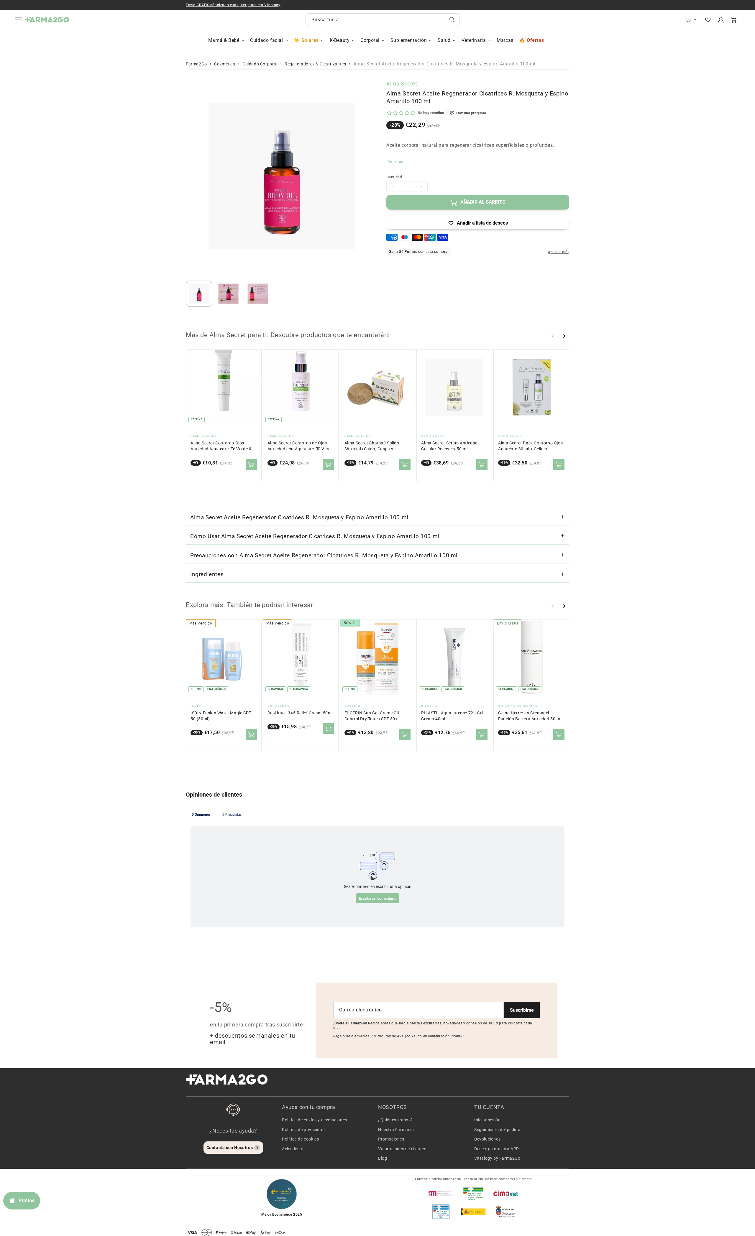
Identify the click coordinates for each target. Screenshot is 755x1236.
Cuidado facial (266, 40)
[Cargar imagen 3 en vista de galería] (257, 294)
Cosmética (224, 64)
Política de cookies (300, 1139)
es (688, 20)
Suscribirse (522, 1010)
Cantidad (394, 177)
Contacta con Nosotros (229, 1147)
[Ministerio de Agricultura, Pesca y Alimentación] (473, 1211)
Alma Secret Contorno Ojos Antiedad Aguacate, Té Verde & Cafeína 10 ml (221, 446)
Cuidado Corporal (260, 64)
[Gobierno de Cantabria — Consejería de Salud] (505, 1211)
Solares (310, 40)
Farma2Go (196, 64)
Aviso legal (292, 1148)
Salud (444, 40)
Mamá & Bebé (223, 40)
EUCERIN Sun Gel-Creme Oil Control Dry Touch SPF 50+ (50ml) (371, 716)
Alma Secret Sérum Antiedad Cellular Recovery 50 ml (449, 446)
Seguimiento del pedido (497, 1129)
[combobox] (382, 19)
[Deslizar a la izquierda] (553, 336)
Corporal (370, 40)
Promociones (391, 1139)
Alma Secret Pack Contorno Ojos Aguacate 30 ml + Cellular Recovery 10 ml (530, 446)
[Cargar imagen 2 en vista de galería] (228, 294)
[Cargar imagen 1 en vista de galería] (199, 294)
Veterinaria (474, 40)
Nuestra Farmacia (396, 1129)
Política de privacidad (303, 1129)
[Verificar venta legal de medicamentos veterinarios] (441, 1211)
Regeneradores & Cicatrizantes (315, 64)
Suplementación (408, 40)
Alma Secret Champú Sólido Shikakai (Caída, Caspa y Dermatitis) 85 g (371, 446)
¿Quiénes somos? (395, 1120)
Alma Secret (401, 83)
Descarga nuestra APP (496, 1148)
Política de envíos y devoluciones (314, 1120)
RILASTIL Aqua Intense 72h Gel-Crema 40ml (453, 716)
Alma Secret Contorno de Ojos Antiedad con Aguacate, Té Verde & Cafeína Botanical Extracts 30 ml (300, 446)
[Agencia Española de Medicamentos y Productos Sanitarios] (441, 1193)
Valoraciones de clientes (402, 1148)
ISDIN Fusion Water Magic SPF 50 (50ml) (221, 716)
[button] (733, 19)
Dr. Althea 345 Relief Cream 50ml (300, 713)
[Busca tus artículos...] (452, 19)
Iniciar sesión (487, 1120)
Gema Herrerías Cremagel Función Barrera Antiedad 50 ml (529, 716)
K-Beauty (340, 40)
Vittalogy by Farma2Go (497, 1158)
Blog (382, 1158)
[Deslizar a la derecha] (564, 336)
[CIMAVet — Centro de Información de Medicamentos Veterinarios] (505, 1193)
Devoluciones (487, 1139)
